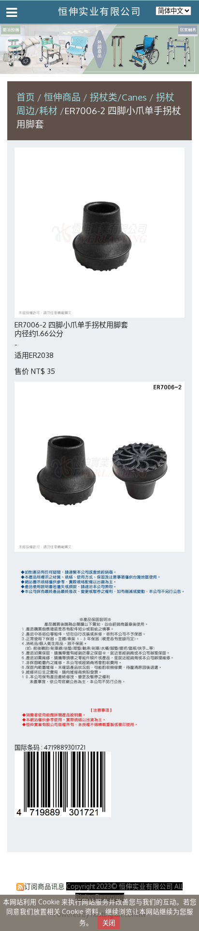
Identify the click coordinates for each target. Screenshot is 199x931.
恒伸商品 (63, 97)
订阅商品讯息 (44, 886)
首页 (25, 97)
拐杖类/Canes (118, 97)
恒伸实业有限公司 (99, 11)
